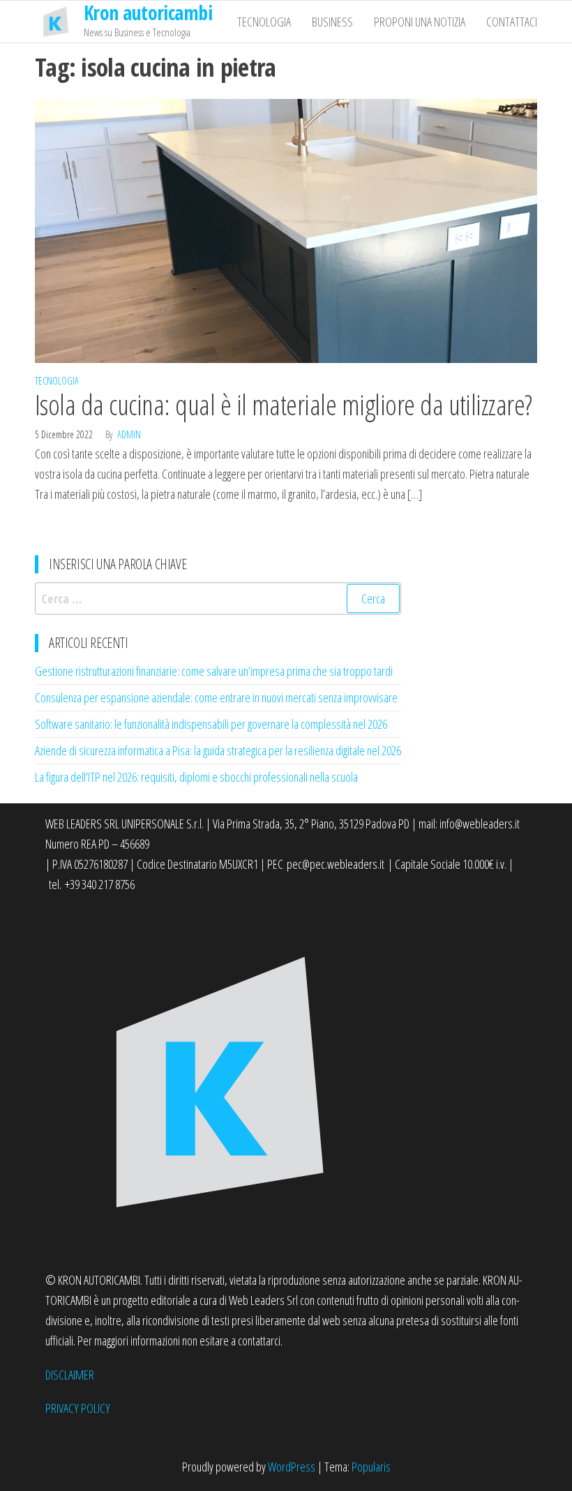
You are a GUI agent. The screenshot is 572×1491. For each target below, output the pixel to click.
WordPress (291, 1466)
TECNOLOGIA (264, 21)
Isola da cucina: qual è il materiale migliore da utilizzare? (283, 404)
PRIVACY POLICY (77, 1408)
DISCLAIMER (69, 1374)
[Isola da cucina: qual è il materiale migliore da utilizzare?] (286, 229)
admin (129, 434)
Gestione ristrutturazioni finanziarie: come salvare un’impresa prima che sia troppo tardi (214, 671)
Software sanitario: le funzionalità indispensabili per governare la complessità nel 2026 (211, 724)
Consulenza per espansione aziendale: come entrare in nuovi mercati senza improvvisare (216, 697)
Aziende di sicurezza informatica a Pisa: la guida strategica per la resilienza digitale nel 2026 (218, 750)
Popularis (371, 1466)
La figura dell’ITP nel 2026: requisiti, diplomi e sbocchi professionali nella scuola (196, 776)
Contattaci (511, 21)
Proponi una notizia (419, 21)
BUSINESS (332, 21)
